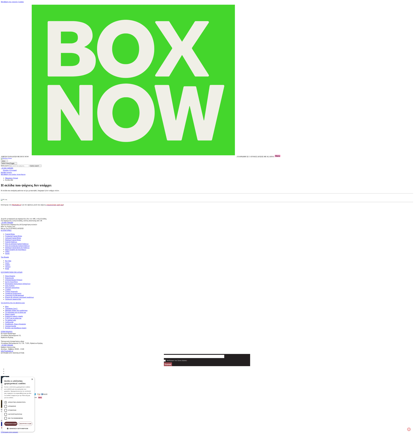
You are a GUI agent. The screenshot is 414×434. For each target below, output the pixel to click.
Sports (7, 253)
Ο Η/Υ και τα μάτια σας (13, 318)
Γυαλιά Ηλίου (10, 234)
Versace (7, 267)
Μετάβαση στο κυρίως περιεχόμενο (13, 174)
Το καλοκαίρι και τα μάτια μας (15, 312)
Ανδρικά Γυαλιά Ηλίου (13, 238)
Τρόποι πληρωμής (11, 291)
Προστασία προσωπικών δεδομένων (17, 284)
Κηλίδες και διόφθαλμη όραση (15, 328)
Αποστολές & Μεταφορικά (14, 295)
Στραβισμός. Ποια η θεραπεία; (15, 324)
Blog (7, 306)
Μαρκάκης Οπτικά (11, 178)
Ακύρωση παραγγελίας (13, 299)
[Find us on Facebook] (6, 369)
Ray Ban (8, 261)
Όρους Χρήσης (182, 360)
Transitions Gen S (11, 308)
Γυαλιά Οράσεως (11, 242)
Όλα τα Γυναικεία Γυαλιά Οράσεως (17, 246)
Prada (7, 268)
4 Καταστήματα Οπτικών (13, 280)
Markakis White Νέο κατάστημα (16, 310)
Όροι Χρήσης (10, 286)
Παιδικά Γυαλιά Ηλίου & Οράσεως (17, 248)
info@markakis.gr (7, 351)
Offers (7, 251)
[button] (6, 230)
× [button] (32, 379)
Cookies (8, 289)
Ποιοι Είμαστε (10, 276)
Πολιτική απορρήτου (12, 287)
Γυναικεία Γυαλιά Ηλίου (13, 236)
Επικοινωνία (9, 278)
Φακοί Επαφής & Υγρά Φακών (15, 249)
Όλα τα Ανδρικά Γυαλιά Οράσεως (17, 244)
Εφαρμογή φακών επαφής (14, 316)
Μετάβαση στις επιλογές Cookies (12, 2)
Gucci (7, 263)
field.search (5, 166)
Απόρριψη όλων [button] (25, 424)
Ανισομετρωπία (10, 326)
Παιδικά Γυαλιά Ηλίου (13, 240)
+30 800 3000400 (7, 223)
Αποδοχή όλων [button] (11, 424)
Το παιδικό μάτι (10, 320)
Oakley (7, 265)
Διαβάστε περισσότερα (21, 398)
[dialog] (18, 404)
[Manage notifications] (409, 429)
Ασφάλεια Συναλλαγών (13, 293)
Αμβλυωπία (9, 322)
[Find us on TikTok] (6, 373)
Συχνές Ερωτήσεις (11, 282)
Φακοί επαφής (10, 314)
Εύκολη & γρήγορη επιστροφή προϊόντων (19, 297)
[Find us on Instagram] (6, 371)
